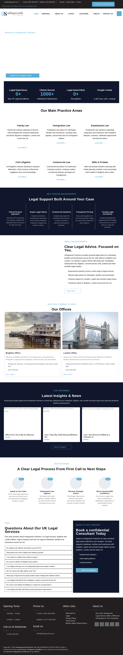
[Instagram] (117, 624)
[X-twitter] (97, 624)
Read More (7, 437)
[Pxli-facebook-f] (102, 624)
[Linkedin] (107, 624)
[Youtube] (112, 624)
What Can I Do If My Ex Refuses (19, 435)
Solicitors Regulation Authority (17, 651)
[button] (72, 291)
